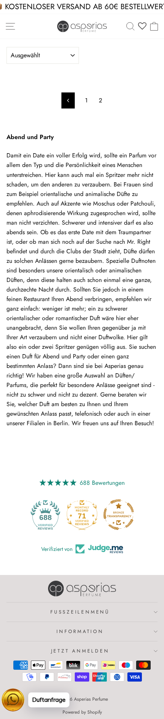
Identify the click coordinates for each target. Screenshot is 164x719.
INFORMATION (79, 631)
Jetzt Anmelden (80, 651)
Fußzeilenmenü (80, 612)
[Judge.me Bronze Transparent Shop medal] (118, 514)
